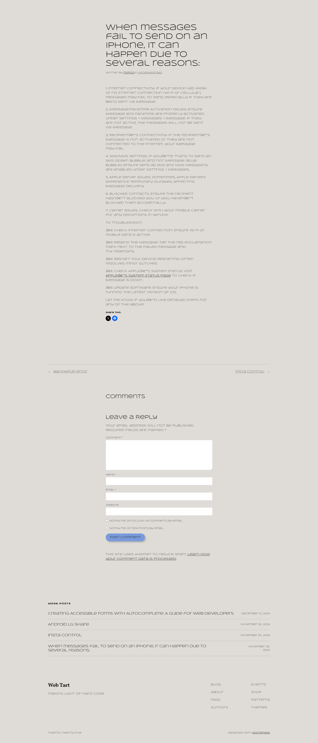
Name (111, 475)
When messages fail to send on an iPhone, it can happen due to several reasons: (127, 648)
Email (111, 490)
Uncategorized (150, 73)
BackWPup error (70, 371)
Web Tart (59, 685)
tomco (129, 73)
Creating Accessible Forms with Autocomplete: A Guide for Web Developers (141, 613)
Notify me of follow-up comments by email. (146, 521)
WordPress (261, 733)
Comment (114, 438)
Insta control (250, 371)
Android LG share (68, 624)
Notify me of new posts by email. (136, 528)
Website (112, 505)
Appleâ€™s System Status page (138, 275)
